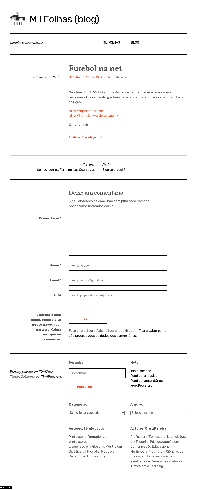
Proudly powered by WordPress (31, 372)
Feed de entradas (143, 375)
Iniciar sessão (140, 371)
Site (57, 295)
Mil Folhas (75, 77)
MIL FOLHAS (111, 42)
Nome (55, 265)
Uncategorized (92, 137)
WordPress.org (141, 385)
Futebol (75, 137)
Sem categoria (116, 77)
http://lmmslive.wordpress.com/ (93, 116)
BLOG (135, 42)
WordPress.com (50, 377)
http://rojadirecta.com (86, 111)
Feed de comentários (146, 380)
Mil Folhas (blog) (64, 19)
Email (55, 280)
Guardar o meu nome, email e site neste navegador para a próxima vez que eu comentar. (46, 327)
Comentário (50, 218)
